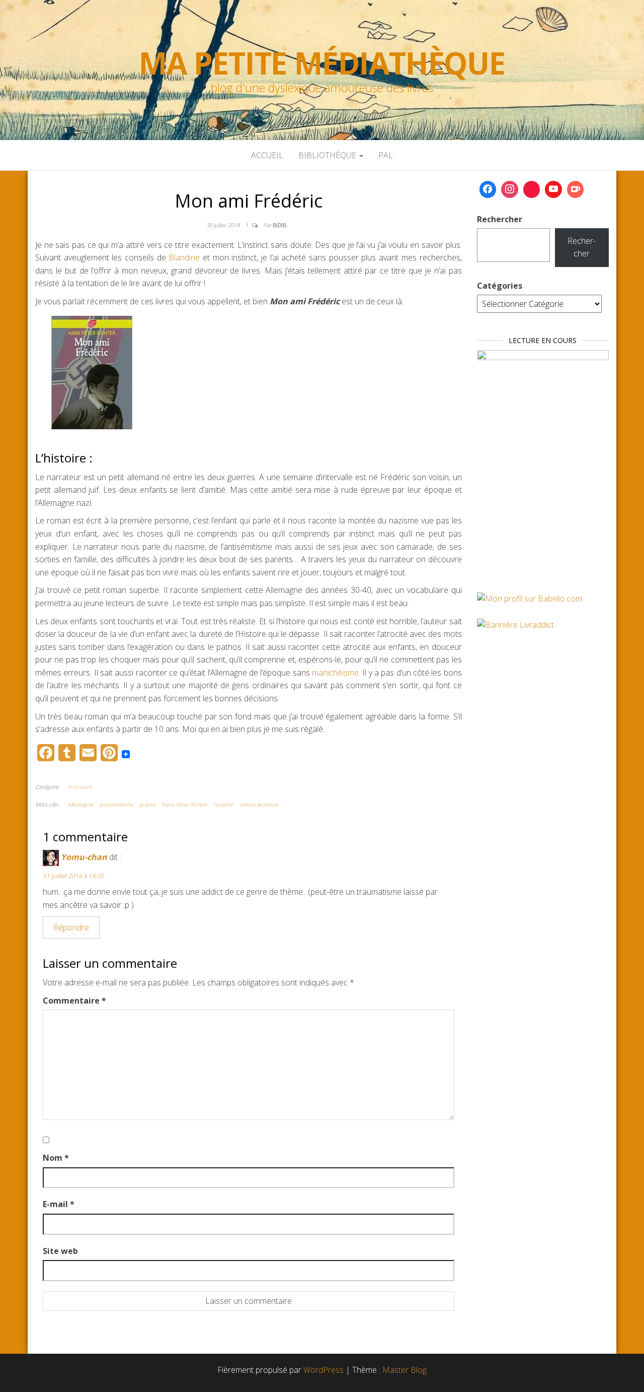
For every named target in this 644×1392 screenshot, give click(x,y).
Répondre (71, 927)
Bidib (279, 225)
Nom (56, 1157)
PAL (385, 155)
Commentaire (74, 1000)
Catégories (499, 285)
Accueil (267, 155)
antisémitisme (116, 804)
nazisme (223, 804)
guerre (147, 804)
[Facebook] (488, 189)
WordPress (323, 1369)
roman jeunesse (258, 804)
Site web (60, 1250)
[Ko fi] (576, 189)
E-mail (58, 1204)
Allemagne (80, 804)
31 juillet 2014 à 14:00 (73, 876)
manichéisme (335, 672)
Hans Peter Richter (184, 804)
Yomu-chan (84, 857)
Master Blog (404, 1369)
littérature (80, 786)
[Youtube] (553, 189)
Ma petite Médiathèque (322, 63)
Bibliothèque (328, 155)
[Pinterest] (532, 189)
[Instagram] (510, 189)
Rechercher (499, 219)
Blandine (186, 257)
